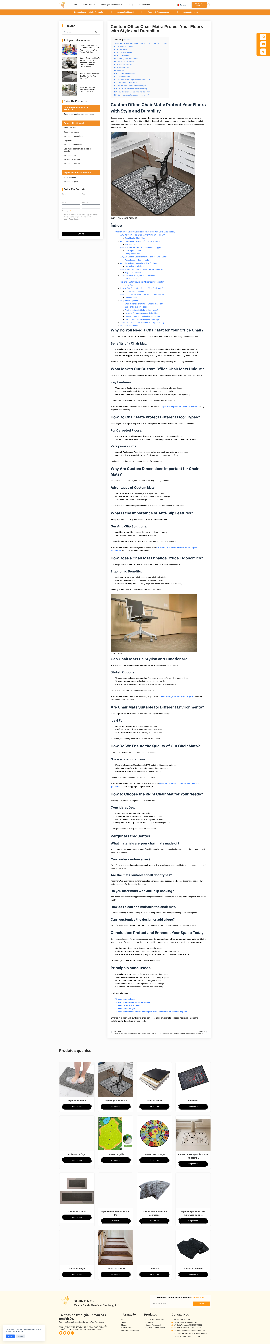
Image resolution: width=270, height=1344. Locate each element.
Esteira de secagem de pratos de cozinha (78, 150)
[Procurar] (96, 31)
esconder (126, 40)
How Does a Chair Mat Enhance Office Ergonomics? (142, 269)
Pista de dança (70, 177)
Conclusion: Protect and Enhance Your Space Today (142, 323)
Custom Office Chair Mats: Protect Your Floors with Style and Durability (145, 232)
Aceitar (10, 1336)
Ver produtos (77, 1106)
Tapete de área (70, 128)
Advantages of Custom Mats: (137, 260)
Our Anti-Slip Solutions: (134, 266)
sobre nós (87, 5)
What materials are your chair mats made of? (144, 304)
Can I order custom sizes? (136, 307)
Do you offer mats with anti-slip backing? (142, 313)
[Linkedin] (68, 1333)
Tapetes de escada (72, 159)
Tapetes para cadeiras (73, 136)
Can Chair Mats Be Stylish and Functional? (138, 276)
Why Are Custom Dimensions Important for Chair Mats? (143, 257)
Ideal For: (129, 285)
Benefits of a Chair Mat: (135, 238)
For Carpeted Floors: (133, 251)
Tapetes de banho (71, 132)
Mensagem (66, 211)
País (83, 194)
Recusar (20, 1336)
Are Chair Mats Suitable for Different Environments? (142, 282)
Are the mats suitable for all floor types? (141, 310)
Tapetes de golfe (71, 181)
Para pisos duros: (132, 254)
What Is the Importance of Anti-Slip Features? (139, 263)
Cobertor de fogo (76, 1154)
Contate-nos (144, 5)
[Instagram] (72, 1333)
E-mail (64, 202)
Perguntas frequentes (129, 301)
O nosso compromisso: (134, 291)
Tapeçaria (154, 1268)
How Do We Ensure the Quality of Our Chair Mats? (141, 288)
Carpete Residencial (125, 12)
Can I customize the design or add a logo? (142, 319)
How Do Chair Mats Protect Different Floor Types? (141, 247)
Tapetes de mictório (72, 164)
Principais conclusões (129, 326)
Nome (64, 194)
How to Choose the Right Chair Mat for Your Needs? (142, 294)
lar (75, 5)
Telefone (85, 202)
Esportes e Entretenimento (158, 12)
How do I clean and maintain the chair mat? (143, 316)
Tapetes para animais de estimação (79, 114)
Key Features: (131, 244)
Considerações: (131, 297)
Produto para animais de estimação (88, 12)
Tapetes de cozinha (72, 155)
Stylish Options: (131, 279)
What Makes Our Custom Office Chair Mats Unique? (142, 241)
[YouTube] (64, 1333)
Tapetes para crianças (73, 145)
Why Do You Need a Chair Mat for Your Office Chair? (142, 235)
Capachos (68, 140)
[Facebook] (60, 1333)
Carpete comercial (190, 12)
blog (131, 5)
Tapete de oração (76, 1268)
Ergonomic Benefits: (133, 272)
